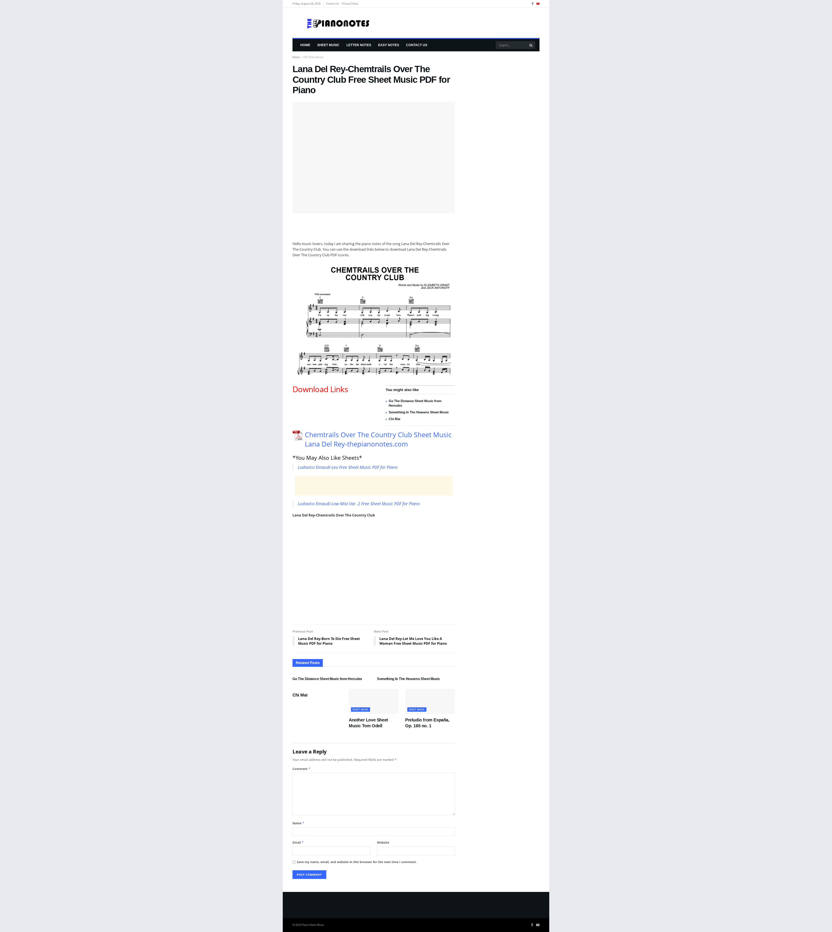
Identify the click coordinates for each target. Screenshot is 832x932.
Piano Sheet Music (313, 925)
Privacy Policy (350, 3)
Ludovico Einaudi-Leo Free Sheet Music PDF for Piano (348, 467)
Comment (301, 769)
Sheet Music (328, 45)
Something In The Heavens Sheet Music (419, 412)
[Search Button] (531, 45)
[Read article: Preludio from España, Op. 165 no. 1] (430, 701)
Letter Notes (358, 45)
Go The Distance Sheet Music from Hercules (327, 679)
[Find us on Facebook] (532, 4)
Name (298, 823)
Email (298, 842)
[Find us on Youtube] (538, 4)
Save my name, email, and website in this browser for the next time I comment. (357, 862)
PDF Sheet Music (313, 57)
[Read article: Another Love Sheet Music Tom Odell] (374, 701)
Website (383, 842)
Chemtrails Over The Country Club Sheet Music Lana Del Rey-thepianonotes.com (378, 439)
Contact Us (332, 3)
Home (305, 45)
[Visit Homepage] (331, 23)
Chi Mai (394, 419)
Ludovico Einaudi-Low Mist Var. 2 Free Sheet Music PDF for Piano (359, 504)
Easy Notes (388, 45)
